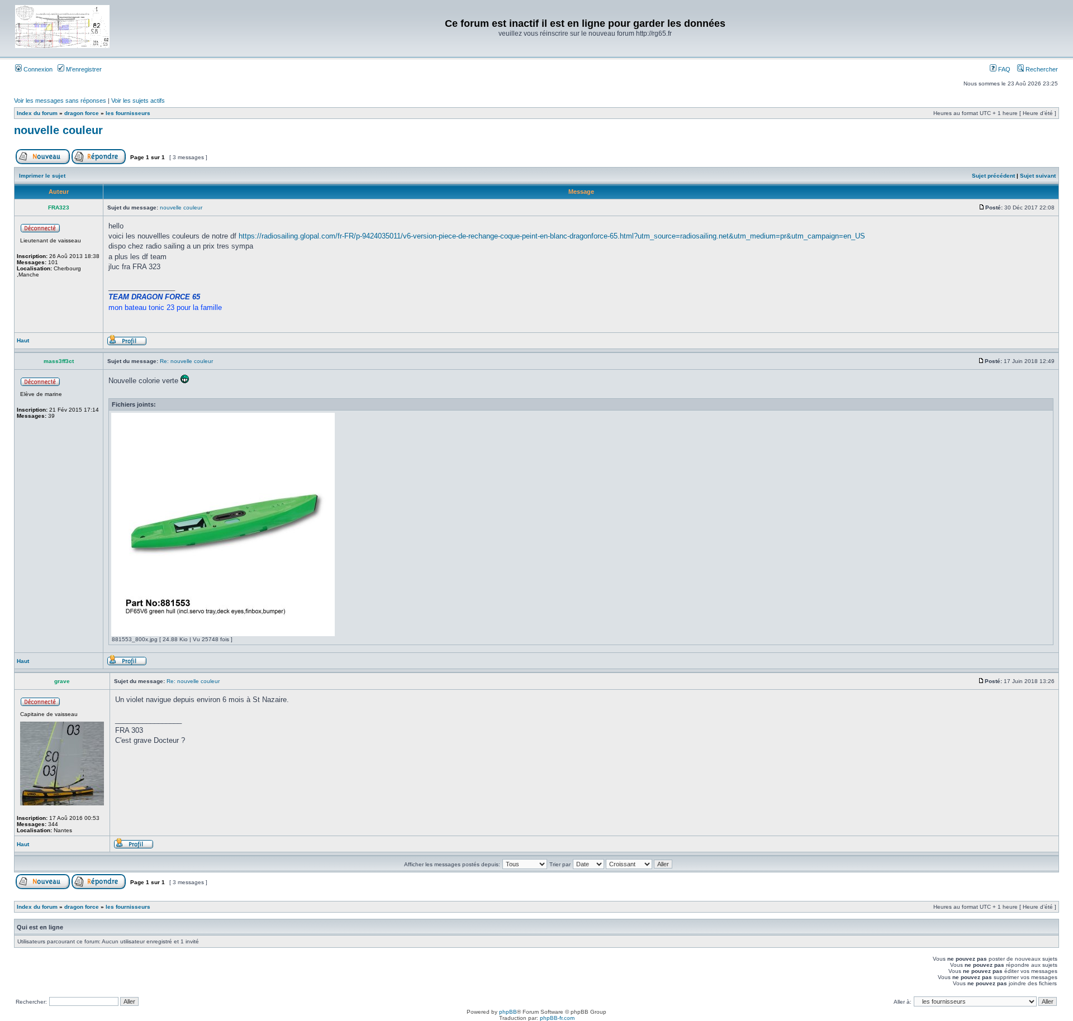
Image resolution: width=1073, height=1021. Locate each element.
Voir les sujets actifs (138, 100)
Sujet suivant (1038, 176)
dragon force (81, 113)
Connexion (37, 69)
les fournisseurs (128, 113)
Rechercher (1041, 69)
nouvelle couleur (58, 130)
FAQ (1003, 69)
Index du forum (37, 113)
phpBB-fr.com (557, 1018)
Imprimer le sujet (42, 176)
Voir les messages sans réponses (60, 100)
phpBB (508, 1012)
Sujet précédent (993, 176)
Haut (23, 340)
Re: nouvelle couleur (186, 361)
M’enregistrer (83, 69)
